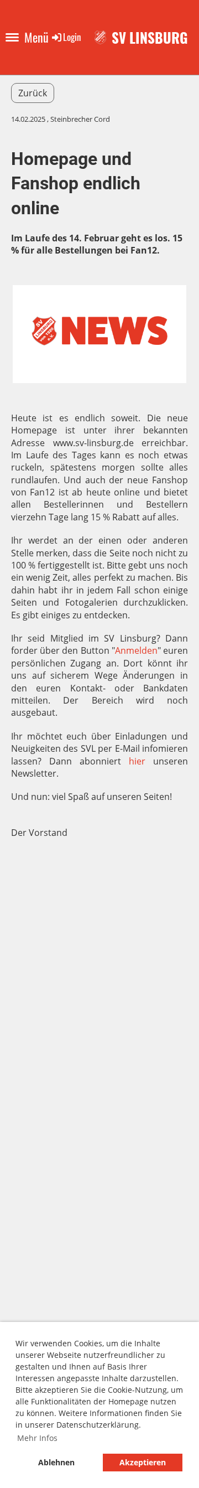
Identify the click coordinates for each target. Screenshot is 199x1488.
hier (137, 761)
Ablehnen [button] (56, 1462)
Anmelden (136, 650)
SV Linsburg (150, 37)
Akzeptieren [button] (142, 1462)
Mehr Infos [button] (37, 1438)
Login (72, 37)
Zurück (32, 93)
